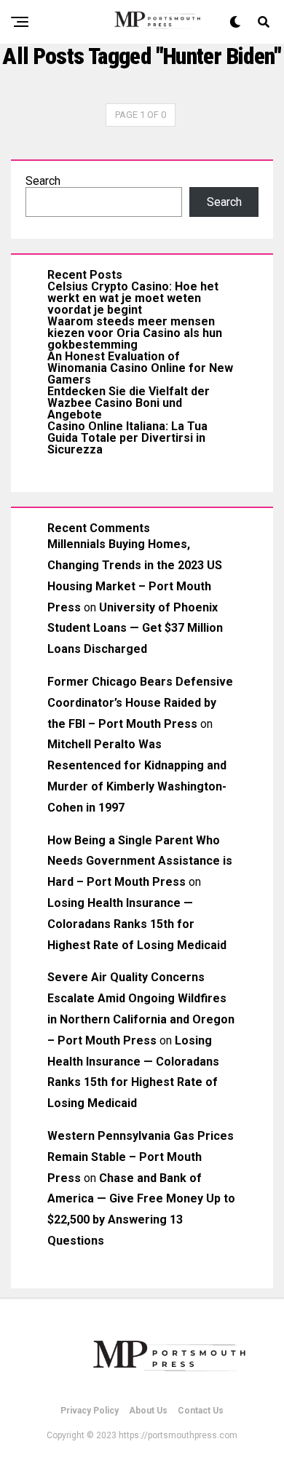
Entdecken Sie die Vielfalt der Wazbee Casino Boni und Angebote (128, 402)
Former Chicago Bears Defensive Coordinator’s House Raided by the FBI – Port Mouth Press (140, 703)
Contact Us (201, 1410)
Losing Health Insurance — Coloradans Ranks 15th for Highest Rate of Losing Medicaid (136, 924)
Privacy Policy (89, 1410)
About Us (148, 1410)
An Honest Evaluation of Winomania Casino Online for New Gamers (140, 367)
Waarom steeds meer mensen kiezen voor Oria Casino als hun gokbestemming (134, 333)
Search (42, 181)
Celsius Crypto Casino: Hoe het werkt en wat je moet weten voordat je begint (132, 298)
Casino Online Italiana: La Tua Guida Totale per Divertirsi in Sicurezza (127, 437)
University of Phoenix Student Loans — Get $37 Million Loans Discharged (135, 628)
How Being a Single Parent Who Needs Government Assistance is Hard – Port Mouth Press (139, 861)
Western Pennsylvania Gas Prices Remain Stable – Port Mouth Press (140, 1157)
